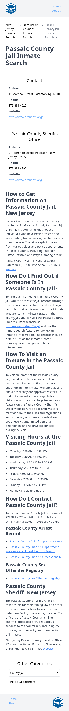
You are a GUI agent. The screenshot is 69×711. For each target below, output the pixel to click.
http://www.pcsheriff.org (25, 180)
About (56, 11)
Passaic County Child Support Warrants (36, 541)
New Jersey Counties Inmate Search (30, 31)
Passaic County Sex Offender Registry (35, 578)
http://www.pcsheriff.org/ (26, 117)
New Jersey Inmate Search (10, 31)
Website (11, 269)
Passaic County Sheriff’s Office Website (36, 557)
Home (56, 6)
